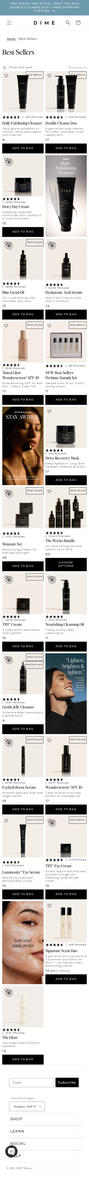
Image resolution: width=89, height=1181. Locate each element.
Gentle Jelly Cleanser (18, 706)
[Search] (68, 23)
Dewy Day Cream (15, 206)
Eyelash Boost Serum (19, 786)
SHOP (16, 1119)
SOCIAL (18, 1144)
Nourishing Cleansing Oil (64, 624)
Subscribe (67, 1082)
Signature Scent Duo (61, 950)
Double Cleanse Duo (61, 122)
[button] (9, 23)
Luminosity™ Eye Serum (21, 871)
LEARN (17, 1131)
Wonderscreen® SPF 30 (63, 786)
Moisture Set (12, 543)
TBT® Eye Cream (58, 865)
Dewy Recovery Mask (62, 457)
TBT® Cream (12, 624)
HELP (15, 1156)
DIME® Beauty (24, 1168)
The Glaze (10, 1036)
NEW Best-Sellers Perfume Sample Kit (61, 375)
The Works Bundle (60, 540)
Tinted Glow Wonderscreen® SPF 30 (20, 375)
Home (11, 39)
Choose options (66, 564)
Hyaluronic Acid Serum (63, 291)
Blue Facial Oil (13, 291)
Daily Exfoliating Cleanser (22, 122)
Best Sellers (28, 39)
